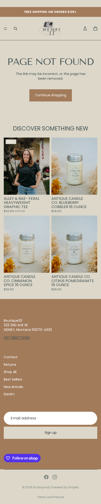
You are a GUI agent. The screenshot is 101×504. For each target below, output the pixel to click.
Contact (11, 357)
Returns (10, 364)
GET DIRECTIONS (17, 337)
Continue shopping (50, 95)
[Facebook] (46, 477)
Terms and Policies (50, 497)
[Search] (15, 28)
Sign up (51, 432)
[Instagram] (55, 477)
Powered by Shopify (65, 487)
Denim (9, 394)
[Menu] (5, 28)
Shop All (10, 372)
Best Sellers (13, 379)
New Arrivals (13, 386)
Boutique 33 (41, 487)
